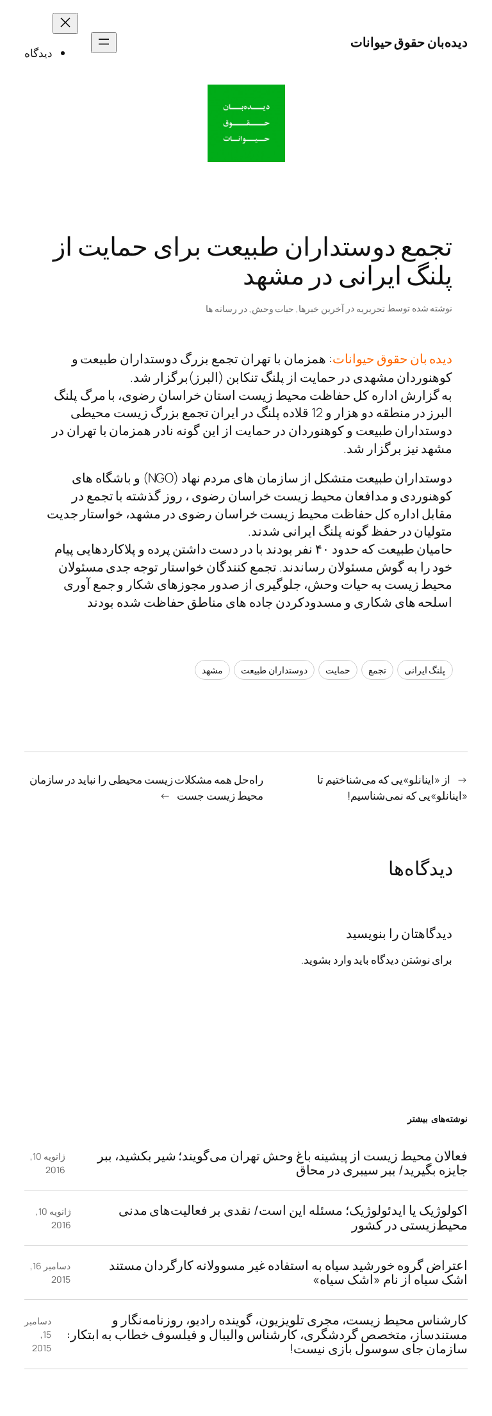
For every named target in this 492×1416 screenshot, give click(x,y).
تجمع (377, 670)
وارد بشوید (328, 959)
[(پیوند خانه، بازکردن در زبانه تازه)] (246, 123)
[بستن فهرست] (65, 23)
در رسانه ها (226, 308)
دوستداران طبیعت (274, 670)
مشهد (212, 670)
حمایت (337, 670)
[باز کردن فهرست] (104, 42)
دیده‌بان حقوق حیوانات (409, 42)
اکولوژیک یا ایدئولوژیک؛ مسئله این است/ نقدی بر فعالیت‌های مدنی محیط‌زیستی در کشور (293, 1217)
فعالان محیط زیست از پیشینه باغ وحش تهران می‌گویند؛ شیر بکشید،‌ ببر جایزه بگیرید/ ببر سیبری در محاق (282, 1163)
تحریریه (370, 308)
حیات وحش (273, 308)
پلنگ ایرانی (425, 670)
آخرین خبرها (321, 308)
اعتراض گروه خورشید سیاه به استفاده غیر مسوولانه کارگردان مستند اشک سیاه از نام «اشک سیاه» (288, 1272)
